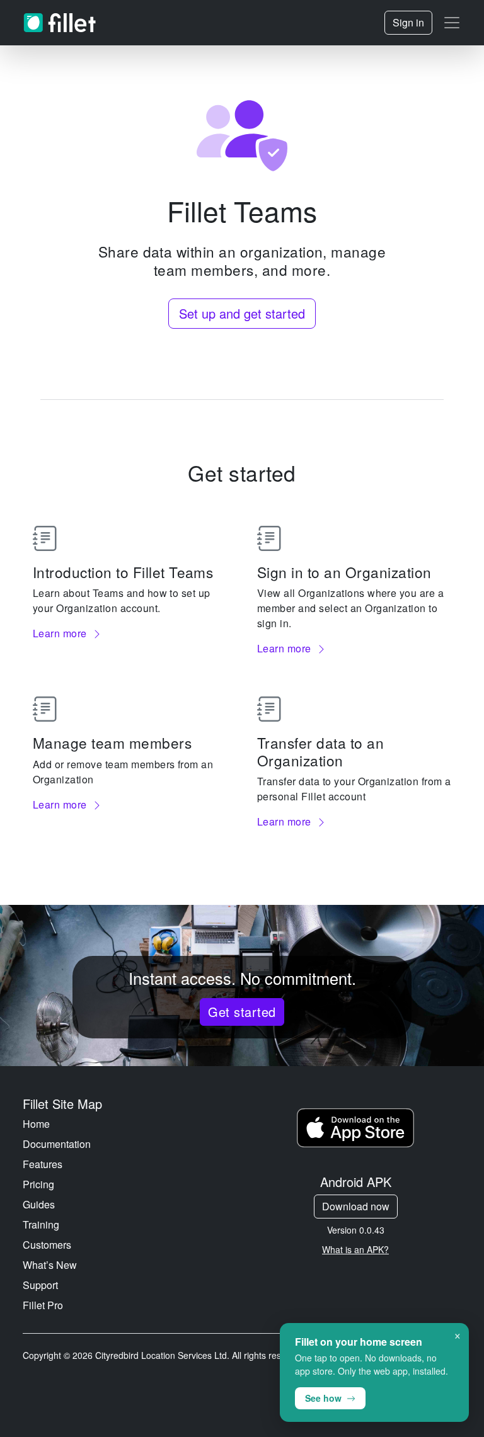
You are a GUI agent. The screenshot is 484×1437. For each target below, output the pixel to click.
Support (40, 1285)
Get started (241, 1011)
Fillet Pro (43, 1305)
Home (36, 1123)
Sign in (408, 22)
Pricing (38, 1184)
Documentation (57, 1144)
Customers (47, 1244)
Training (41, 1224)
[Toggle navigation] (451, 22)
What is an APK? (355, 1249)
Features (42, 1164)
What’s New (50, 1265)
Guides (39, 1204)
